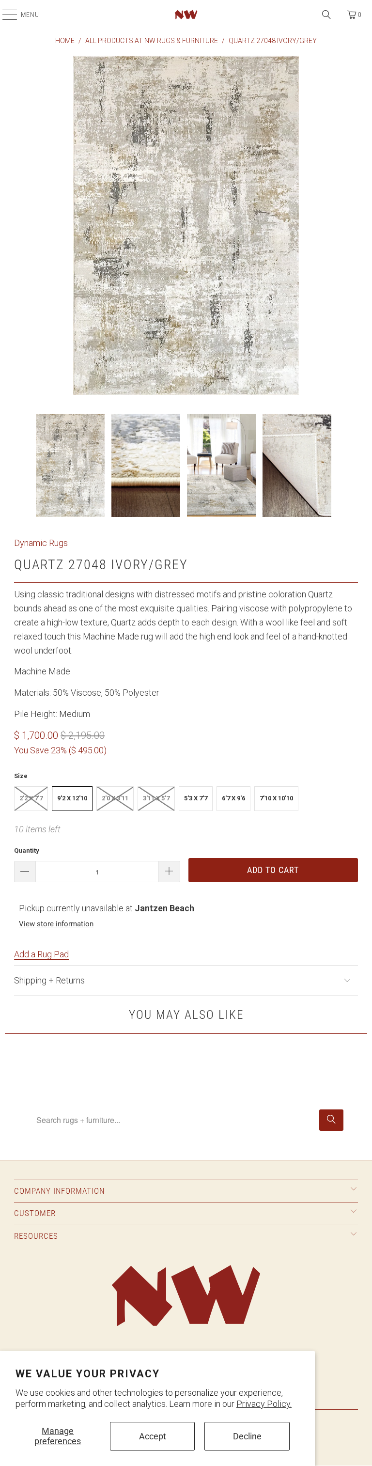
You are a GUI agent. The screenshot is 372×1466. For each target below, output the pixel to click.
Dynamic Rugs (41, 543)
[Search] (326, 14)
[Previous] (21, 227)
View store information (56, 924)
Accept (152, 1436)
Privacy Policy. (264, 1404)
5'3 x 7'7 (195, 798)
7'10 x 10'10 (276, 798)
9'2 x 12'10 (72, 798)
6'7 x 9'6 (233, 798)
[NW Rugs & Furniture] (186, 14)
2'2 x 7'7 (31, 798)
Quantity (26, 850)
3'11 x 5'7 (156, 798)
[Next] (350, 227)
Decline (247, 1436)
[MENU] (5, 14)
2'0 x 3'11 (115, 798)
